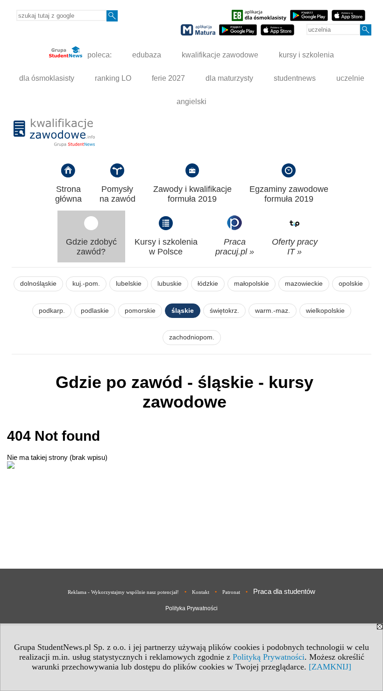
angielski (191, 102)
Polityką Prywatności (269, 657)
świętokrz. (224, 310)
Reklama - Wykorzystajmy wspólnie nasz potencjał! (123, 592)
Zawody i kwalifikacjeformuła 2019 (192, 194)
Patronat (231, 592)
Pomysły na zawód (117, 194)
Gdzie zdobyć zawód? (91, 246)
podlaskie (95, 310)
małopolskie (251, 283)
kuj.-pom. (86, 283)
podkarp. (52, 310)
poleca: (98, 55)
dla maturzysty (229, 78)
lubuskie (169, 283)
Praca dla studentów (284, 591)
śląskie (182, 310)
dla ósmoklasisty (46, 78)
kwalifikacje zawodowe (220, 55)
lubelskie (129, 283)
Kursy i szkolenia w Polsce (166, 246)
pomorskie (140, 310)
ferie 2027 (168, 78)
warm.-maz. (272, 310)
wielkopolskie (325, 310)
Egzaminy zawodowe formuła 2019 (288, 194)
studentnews (295, 78)
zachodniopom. (191, 337)
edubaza (146, 55)
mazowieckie (304, 283)
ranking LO (113, 78)
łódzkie (208, 283)
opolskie (351, 283)
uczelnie (350, 78)
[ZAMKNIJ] (330, 666)
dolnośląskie (38, 283)
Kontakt (200, 592)
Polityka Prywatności (191, 608)
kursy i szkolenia (306, 55)
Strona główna (68, 194)
